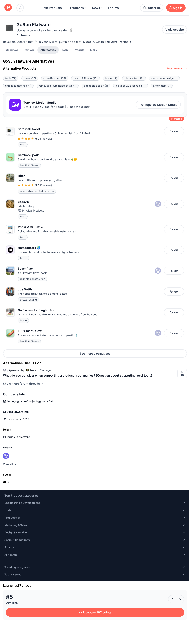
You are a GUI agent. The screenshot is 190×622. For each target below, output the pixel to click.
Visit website (174, 29)
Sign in (178, 8)
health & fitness (85, 78)
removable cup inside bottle (57, 85)
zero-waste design (164, 78)
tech (10, 78)
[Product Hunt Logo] (8, 8)
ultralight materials (18, 85)
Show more (160, 85)
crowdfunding (54, 78)
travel (30, 78)
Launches (77, 8)
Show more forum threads (21, 383)
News (96, 8)
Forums (113, 8)
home (111, 78)
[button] (93, 50)
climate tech (134, 78)
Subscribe (153, 8)
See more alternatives (95, 353)
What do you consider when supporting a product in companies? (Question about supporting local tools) (77, 375)
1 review (46, 138)
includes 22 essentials (130, 85)
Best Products (52, 8)
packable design (96, 85)
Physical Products (33, 210)
